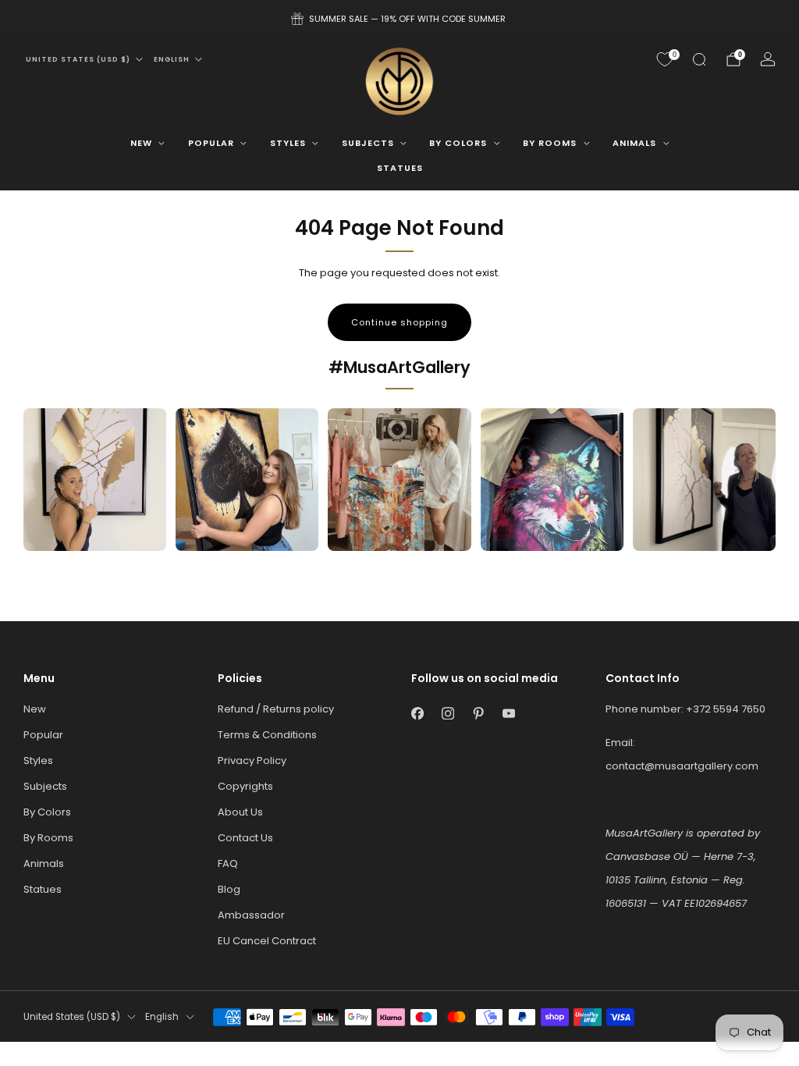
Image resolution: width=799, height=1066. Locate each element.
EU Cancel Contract (267, 940)
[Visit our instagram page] (447, 713)
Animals (634, 143)
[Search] (699, 59)
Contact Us (245, 837)
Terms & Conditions (267, 734)
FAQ (228, 863)
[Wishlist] (665, 59)
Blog (229, 889)
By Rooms (550, 143)
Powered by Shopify (624, 1049)
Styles (288, 143)
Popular (211, 143)
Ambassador (251, 915)
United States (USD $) (78, 59)
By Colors (458, 143)
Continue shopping (399, 322)
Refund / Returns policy (276, 709)
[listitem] (399, 18)
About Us (240, 812)
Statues (400, 168)
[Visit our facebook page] (417, 713)
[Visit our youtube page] (508, 713)
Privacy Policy (252, 760)
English (172, 59)
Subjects (368, 143)
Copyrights (245, 786)
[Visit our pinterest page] (478, 713)
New (141, 143)
